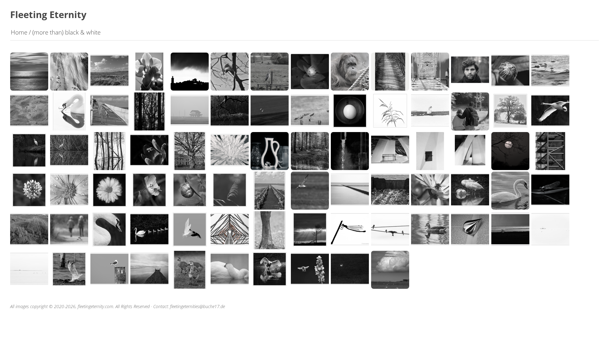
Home (19, 32)
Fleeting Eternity (48, 14)
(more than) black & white (66, 32)
